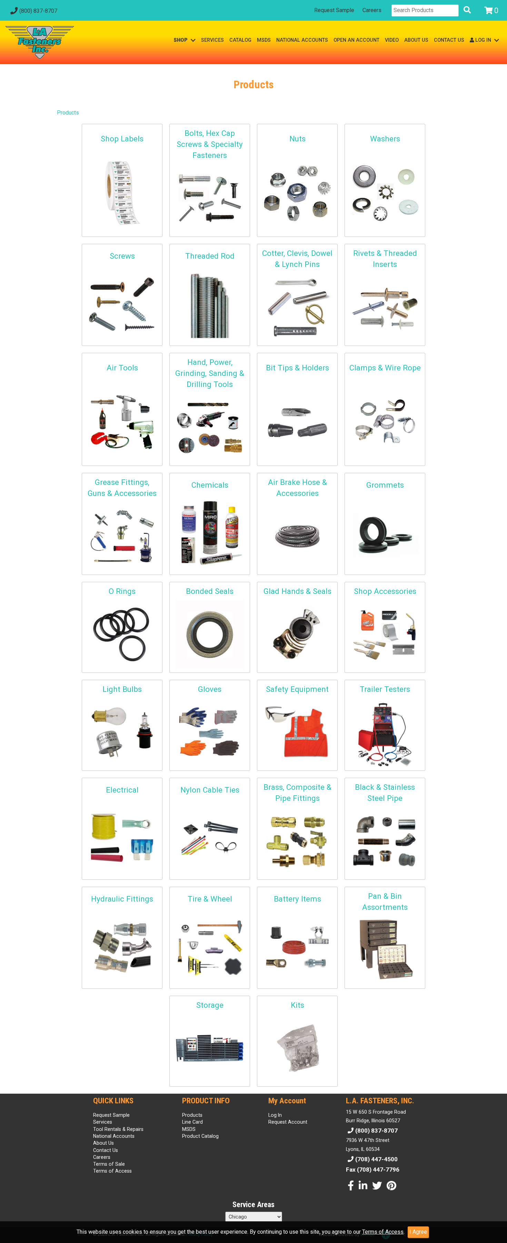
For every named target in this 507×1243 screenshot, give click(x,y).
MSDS (264, 40)
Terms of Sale (109, 1164)
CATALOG (240, 40)
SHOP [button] (181, 40)
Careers (371, 10)
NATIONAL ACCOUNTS (302, 40)
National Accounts (114, 1136)
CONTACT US (449, 40)
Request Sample (334, 10)
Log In (275, 1115)
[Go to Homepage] (39, 42)
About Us (103, 1143)
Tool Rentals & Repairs (118, 1129)
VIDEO (392, 40)
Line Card (192, 1122)
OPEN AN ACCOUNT (356, 40)
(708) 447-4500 (376, 1159)
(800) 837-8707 (38, 11)
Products (68, 112)
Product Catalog (200, 1136)
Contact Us (105, 1150)
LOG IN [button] (483, 40)
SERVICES (212, 40)
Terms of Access (383, 1232)
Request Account (287, 1122)
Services (102, 1122)
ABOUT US (416, 40)
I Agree (418, 1232)
